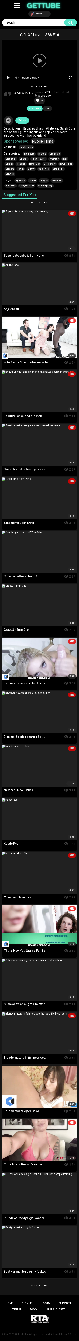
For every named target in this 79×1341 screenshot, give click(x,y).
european (11, 185)
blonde (32, 180)
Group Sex (11, 159)
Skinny (31, 169)
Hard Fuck (34, 164)
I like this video (5, 94)
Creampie (55, 154)
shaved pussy (45, 185)
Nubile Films (43, 141)
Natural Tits (65, 164)
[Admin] (8, 120)
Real (64, 159)
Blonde (42, 154)
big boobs (20, 180)
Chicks (9, 164)
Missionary (50, 164)
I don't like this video (9, 94)
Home (9, 1303)
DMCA (34, 1309)
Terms (16, 1309)
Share (47, 109)
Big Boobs (29, 154)
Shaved (24, 159)
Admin (22, 120)
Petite (21, 169)
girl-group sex (26, 185)
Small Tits (58, 169)
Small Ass (43, 169)
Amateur (54, 159)
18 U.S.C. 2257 (55, 1309)
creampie (57, 180)
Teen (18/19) (38, 159)
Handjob (21, 164)
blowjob (44, 180)
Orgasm (10, 169)
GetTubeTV (21, 1334)
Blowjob (10, 174)
